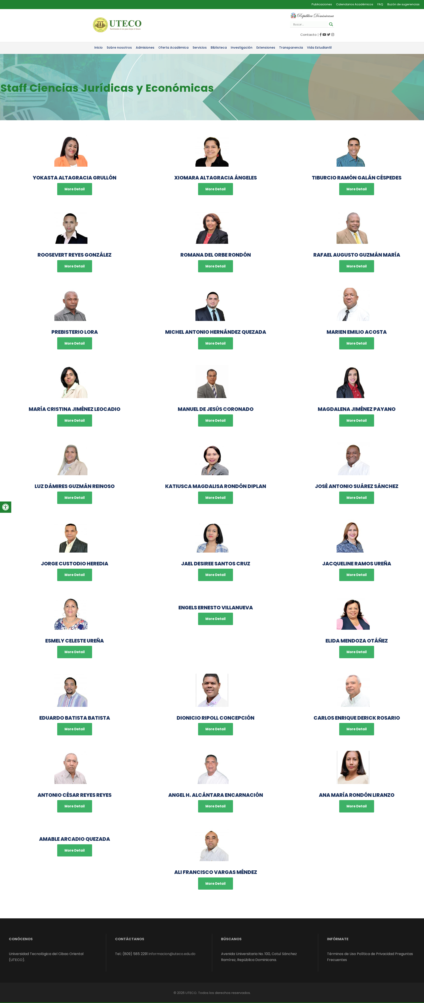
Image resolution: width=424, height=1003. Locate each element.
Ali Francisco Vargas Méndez (215, 872)
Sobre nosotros (119, 47)
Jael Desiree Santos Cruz (215, 563)
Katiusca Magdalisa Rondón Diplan (215, 486)
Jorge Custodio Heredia (74, 563)
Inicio (98, 47)
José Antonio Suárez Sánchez (356, 486)
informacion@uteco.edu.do (172, 953)
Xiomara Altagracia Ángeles (215, 177)
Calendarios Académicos (354, 4)
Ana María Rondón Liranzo (356, 795)
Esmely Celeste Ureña (74, 640)
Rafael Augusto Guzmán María (356, 254)
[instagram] (332, 34)
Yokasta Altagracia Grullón (74, 177)
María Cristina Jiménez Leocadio (74, 409)
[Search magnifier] (331, 24)
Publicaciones (322, 4)
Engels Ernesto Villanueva (215, 607)
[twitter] (328, 34)
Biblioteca (219, 47)
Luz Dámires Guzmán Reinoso (75, 486)
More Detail (74, 189)
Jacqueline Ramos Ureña (356, 563)
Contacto (308, 34)
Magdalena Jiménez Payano (357, 409)
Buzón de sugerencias (403, 4)
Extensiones (265, 47)
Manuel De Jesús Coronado (216, 409)
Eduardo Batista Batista (74, 717)
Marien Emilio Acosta (357, 332)
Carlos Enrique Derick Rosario (357, 717)
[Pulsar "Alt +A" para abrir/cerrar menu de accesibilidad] (5, 507)
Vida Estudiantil (319, 47)
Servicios (200, 47)
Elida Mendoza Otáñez (357, 640)
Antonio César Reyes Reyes (75, 795)
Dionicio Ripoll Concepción (215, 717)
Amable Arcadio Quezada (74, 839)
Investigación (241, 47)
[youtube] (324, 34)
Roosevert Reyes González (75, 254)
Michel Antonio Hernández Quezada (215, 332)
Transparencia (291, 47)
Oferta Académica (173, 47)
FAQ (380, 4)
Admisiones (145, 47)
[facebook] (321, 34)
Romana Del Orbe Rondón (215, 254)
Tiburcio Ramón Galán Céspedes (356, 177)
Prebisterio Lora (74, 332)
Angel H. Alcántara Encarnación (215, 795)
